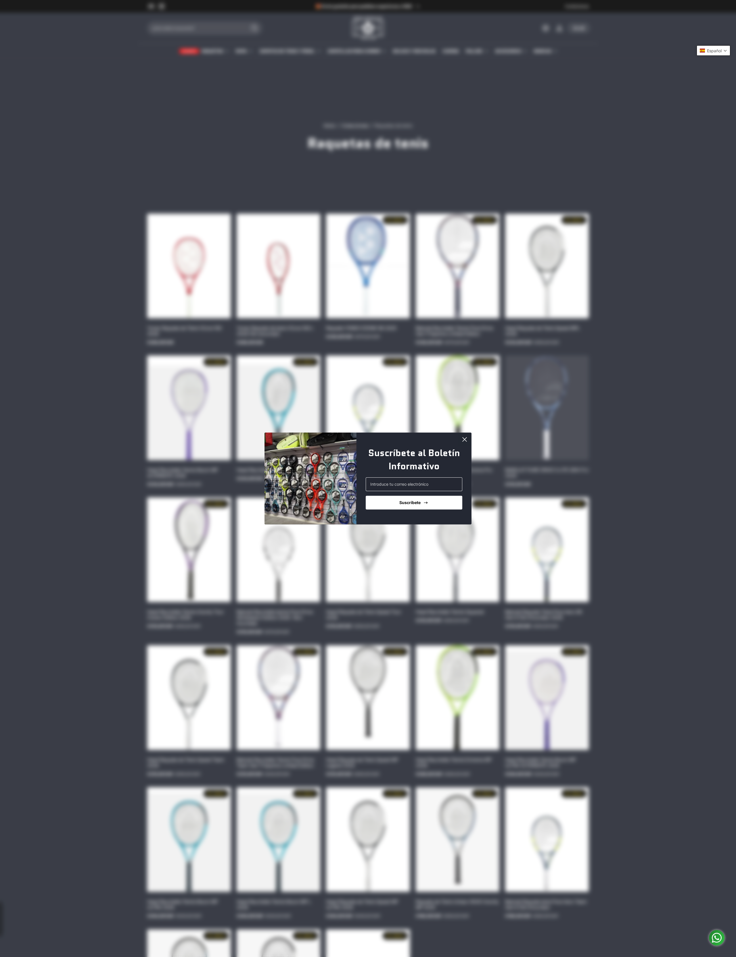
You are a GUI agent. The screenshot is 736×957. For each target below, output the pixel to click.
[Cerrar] (464, 439)
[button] (713, 50)
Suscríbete (410, 502)
